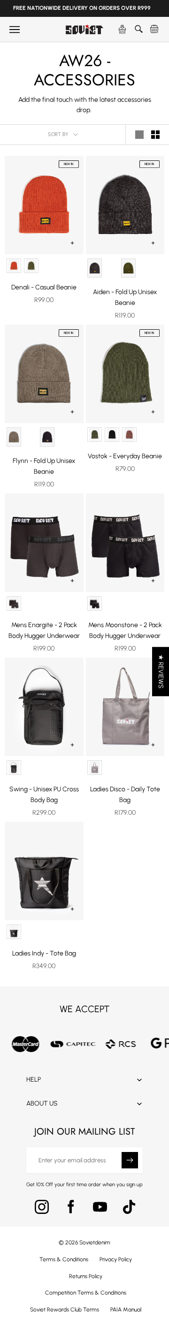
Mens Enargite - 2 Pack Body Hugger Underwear (44, 630)
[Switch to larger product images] (139, 134)
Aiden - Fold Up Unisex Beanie (125, 297)
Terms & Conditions (63, 1259)
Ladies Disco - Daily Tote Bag (125, 794)
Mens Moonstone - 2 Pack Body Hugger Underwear (125, 630)
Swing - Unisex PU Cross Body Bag (44, 794)
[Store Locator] (122, 29)
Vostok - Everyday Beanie (125, 456)
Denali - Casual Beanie (44, 287)
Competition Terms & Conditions (85, 1292)
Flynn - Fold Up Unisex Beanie (44, 466)
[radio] (14, 265)
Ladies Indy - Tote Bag (44, 953)
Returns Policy (85, 1276)
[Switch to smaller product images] (155, 134)
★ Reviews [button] (161, 671)
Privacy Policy (116, 1259)
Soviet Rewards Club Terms (64, 1309)
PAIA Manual (125, 1309)
